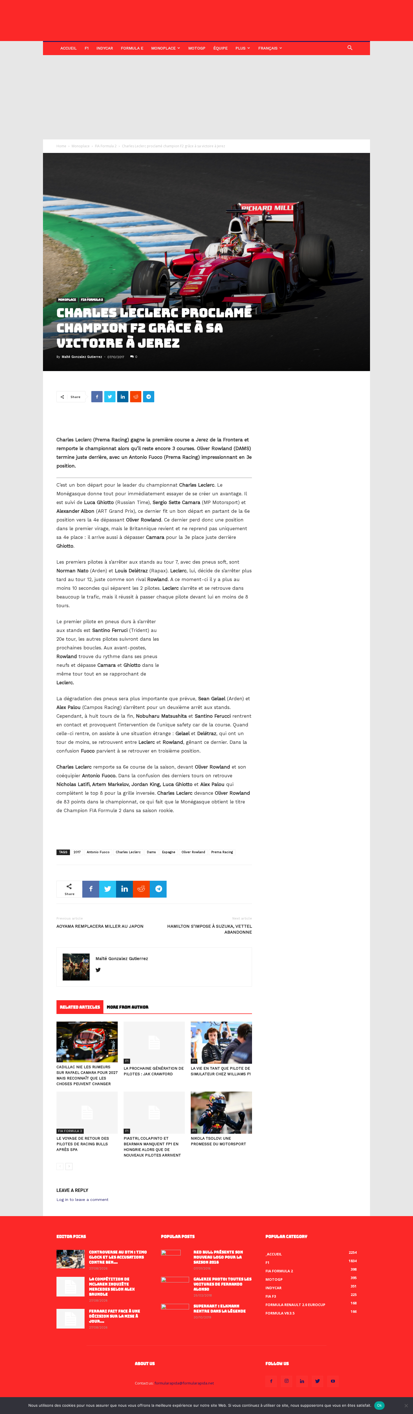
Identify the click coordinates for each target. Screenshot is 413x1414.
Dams (151, 852)
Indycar (104, 48)
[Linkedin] (302, 1381)
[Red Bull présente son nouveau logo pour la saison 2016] (171, 1260)
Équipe (220, 48)
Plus (240, 48)
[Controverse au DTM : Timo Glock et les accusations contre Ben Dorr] (70, 1259)
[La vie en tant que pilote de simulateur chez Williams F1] (221, 1043)
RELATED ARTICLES (80, 1007)
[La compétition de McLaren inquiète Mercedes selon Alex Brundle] (70, 1286)
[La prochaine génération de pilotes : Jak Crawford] (154, 1043)
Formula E (132, 48)
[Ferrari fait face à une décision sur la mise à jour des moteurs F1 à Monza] (70, 1319)
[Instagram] (286, 1381)
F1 (86, 48)
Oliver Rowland (193, 852)
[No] (406, 1405)
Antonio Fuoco (98, 852)
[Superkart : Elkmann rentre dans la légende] (175, 1313)
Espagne (168, 852)
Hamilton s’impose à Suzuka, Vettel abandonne (209, 929)
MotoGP (196, 48)
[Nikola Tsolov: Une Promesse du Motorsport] (221, 1113)
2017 (77, 852)
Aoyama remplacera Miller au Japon (100, 926)
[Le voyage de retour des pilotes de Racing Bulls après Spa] (87, 1113)
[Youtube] (333, 1381)
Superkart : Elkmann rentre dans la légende (220, 1309)
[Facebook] (271, 1381)
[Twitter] (100, 970)
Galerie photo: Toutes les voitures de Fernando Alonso (222, 1284)
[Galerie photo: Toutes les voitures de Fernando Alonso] (175, 1286)
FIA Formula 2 (106, 146)
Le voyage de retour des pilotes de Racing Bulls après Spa (82, 1144)
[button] (350, 48)
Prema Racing (222, 852)
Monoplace (163, 48)
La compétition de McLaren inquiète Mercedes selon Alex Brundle (112, 1287)
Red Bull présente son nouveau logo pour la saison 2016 (218, 1257)
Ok (379, 1405)
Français (268, 48)
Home (61, 146)
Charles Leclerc (128, 852)
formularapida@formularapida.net (184, 1383)
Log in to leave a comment (82, 1199)
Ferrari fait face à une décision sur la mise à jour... (114, 1316)
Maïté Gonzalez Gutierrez (82, 357)
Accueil (68, 48)
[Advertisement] (206, 97)
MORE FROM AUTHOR (127, 1007)
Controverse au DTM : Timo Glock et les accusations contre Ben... (118, 1257)
